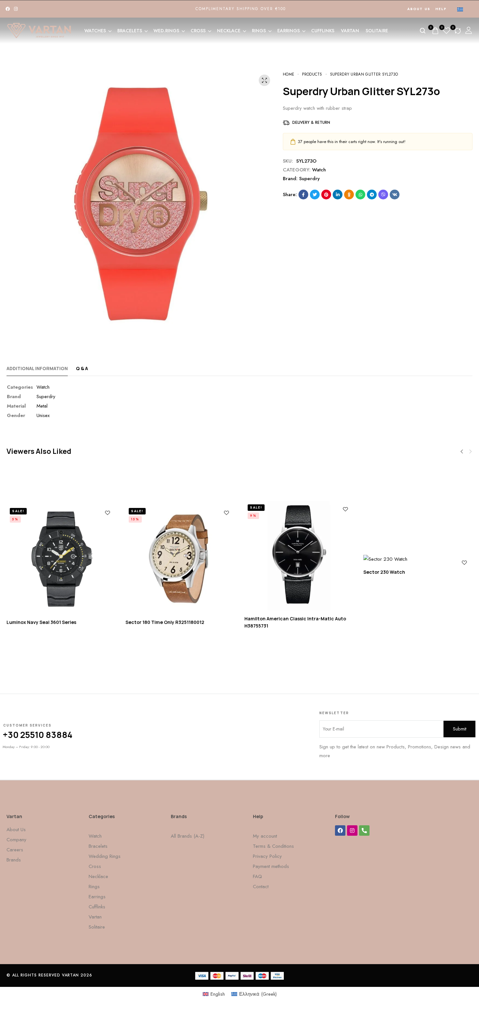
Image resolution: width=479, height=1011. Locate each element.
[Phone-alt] (364, 830)
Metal (42, 406)
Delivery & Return (311, 122)
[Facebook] (8, 9)
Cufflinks (322, 30)
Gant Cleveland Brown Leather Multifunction (407, 651)
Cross (198, 30)
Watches (95, 30)
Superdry (309, 178)
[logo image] (39, 30)
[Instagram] (16, 9)
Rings (259, 30)
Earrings (288, 30)
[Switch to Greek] (460, 9)
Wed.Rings (166, 30)
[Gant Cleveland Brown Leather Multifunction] (409, 559)
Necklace (228, 30)
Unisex (43, 415)
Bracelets (129, 30)
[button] (470, 452)
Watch (319, 169)
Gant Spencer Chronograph (149, 660)
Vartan (350, 30)
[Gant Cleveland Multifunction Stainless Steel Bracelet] (290, 556)
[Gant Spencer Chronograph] (171, 559)
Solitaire (377, 30)
